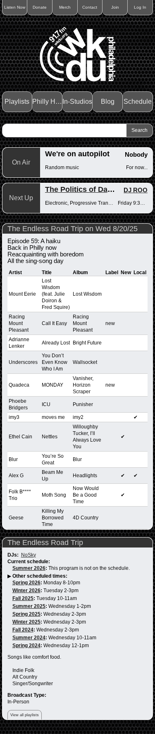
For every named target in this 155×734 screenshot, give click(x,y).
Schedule (138, 101)
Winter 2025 (26, 622)
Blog (107, 101)
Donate (40, 7)
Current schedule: (28, 561)
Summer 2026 (28, 568)
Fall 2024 (22, 630)
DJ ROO (136, 190)
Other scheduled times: (39, 576)
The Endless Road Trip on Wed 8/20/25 (72, 229)
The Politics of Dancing (86, 189)
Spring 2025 (26, 614)
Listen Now (14, 7)
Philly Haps (47, 101)
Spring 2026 (26, 583)
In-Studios (77, 101)
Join (115, 7)
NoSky (28, 555)
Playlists (17, 101)
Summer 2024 (28, 638)
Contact (89, 7)
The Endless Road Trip (45, 542)
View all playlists (24, 715)
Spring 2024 (26, 645)
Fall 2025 (22, 598)
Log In (140, 7)
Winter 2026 (26, 590)
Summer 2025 (28, 606)
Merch (65, 7)
